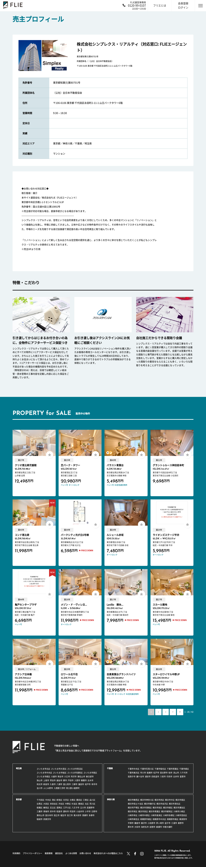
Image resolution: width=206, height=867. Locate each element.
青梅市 (46, 811)
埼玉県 (19, 768)
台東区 (72, 800)
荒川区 (92, 804)
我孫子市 (132, 777)
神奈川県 (111, 799)
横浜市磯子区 (150, 804)
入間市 (77, 780)
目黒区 (39, 804)
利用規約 (16, 853)
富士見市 (67, 784)
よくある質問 (71, 853)
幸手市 (94, 784)
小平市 (88, 811)
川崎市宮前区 (181, 815)
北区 (87, 804)
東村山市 (40, 815)
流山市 (176, 773)
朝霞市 (84, 780)
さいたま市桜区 (59, 773)
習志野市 (164, 773)
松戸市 (156, 773)
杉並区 (74, 804)
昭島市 (59, 811)
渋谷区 (61, 804)
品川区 (92, 800)
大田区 (46, 804)
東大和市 (77, 815)
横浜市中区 (170, 800)
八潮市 (59, 784)
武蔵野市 (90, 808)
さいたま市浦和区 (75, 773)
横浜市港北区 (174, 804)
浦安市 (148, 777)
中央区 (48, 800)
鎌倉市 (137, 823)
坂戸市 (88, 784)
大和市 (137, 827)
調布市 (66, 811)
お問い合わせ (85, 853)
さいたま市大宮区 (58, 769)
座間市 (152, 827)
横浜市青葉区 (154, 811)
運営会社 (59, 853)
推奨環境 (48, 853)
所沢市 (74, 777)
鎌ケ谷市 (140, 777)
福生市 (63, 815)
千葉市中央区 (133, 769)
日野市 (94, 811)
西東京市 (47, 819)
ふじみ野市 (48, 788)
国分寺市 (49, 815)
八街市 (163, 777)
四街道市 (155, 777)
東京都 (19, 799)
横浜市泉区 (143, 811)
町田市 (72, 811)
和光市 (39, 784)
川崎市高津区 (156, 815)
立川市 (83, 808)
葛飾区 (59, 808)
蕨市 (65, 780)
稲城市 (39, 819)
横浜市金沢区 (162, 804)
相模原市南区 (172, 819)
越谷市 (59, 780)
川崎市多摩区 (169, 815)
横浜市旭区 (157, 808)
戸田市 (71, 780)
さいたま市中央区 (44, 773)
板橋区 (39, 808)
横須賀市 (183, 819)
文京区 (66, 800)
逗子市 (167, 823)
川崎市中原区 (144, 815)
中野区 (68, 804)
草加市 (53, 780)
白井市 (176, 777)
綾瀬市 (159, 827)
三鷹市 (39, 811)
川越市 (54, 777)
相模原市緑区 (146, 819)
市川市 (143, 773)
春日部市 (90, 777)
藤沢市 (144, 823)
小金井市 (80, 811)
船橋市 (150, 773)
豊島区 (81, 804)
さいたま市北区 (43, 769)
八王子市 (75, 808)
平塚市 (131, 823)
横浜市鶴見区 (133, 800)
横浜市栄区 (132, 811)
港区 (54, 800)
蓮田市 (81, 784)
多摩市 (91, 815)
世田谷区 (54, 804)
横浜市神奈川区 (147, 800)
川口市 (67, 777)
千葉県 (110, 768)
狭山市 (39, 780)
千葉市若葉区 (172, 769)
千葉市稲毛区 (160, 769)
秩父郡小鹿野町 (73, 788)
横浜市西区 (159, 800)
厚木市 (131, 827)
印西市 (169, 777)
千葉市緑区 (184, 769)
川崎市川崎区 (179, 811)
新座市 (46, 784)
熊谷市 (60, 777)
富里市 (183, 777)
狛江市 (70, 815)
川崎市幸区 (132, 815)
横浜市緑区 (168, 808)
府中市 (53, 811)
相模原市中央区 (159, 819)
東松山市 (81, 777)
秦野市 (181, 823)
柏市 (170, 773)
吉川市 (39, 788)
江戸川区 (67, 808)
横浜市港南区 (146, 808)
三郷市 (74, 784)
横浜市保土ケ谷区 (135, 804)
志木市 (90, 780)
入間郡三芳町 (59, 788)
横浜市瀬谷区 (179, 808)
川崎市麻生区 (133, 819)
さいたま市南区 (90, 773)
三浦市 (174, 823)
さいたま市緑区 (43, 777)
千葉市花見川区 (147, 769)
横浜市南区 (180, 800)
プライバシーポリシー (32, 853)
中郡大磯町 (167, 827)
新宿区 (59, 800)
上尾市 (46, 780)
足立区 (53, 808)
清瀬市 (85, 815)
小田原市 (151, 823)
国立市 (57, 815)
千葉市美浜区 (133, 773)
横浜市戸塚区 (133, 808)
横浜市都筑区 (167, 811)
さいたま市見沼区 (75, 769)
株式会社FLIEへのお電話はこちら (108, 853)
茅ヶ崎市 (160, 823)
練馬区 (46, 808)
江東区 (86, 800)
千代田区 (40, 800)
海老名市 (145, 827)
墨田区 (79, 800)
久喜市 (53, 784)
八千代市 (183, 773)
